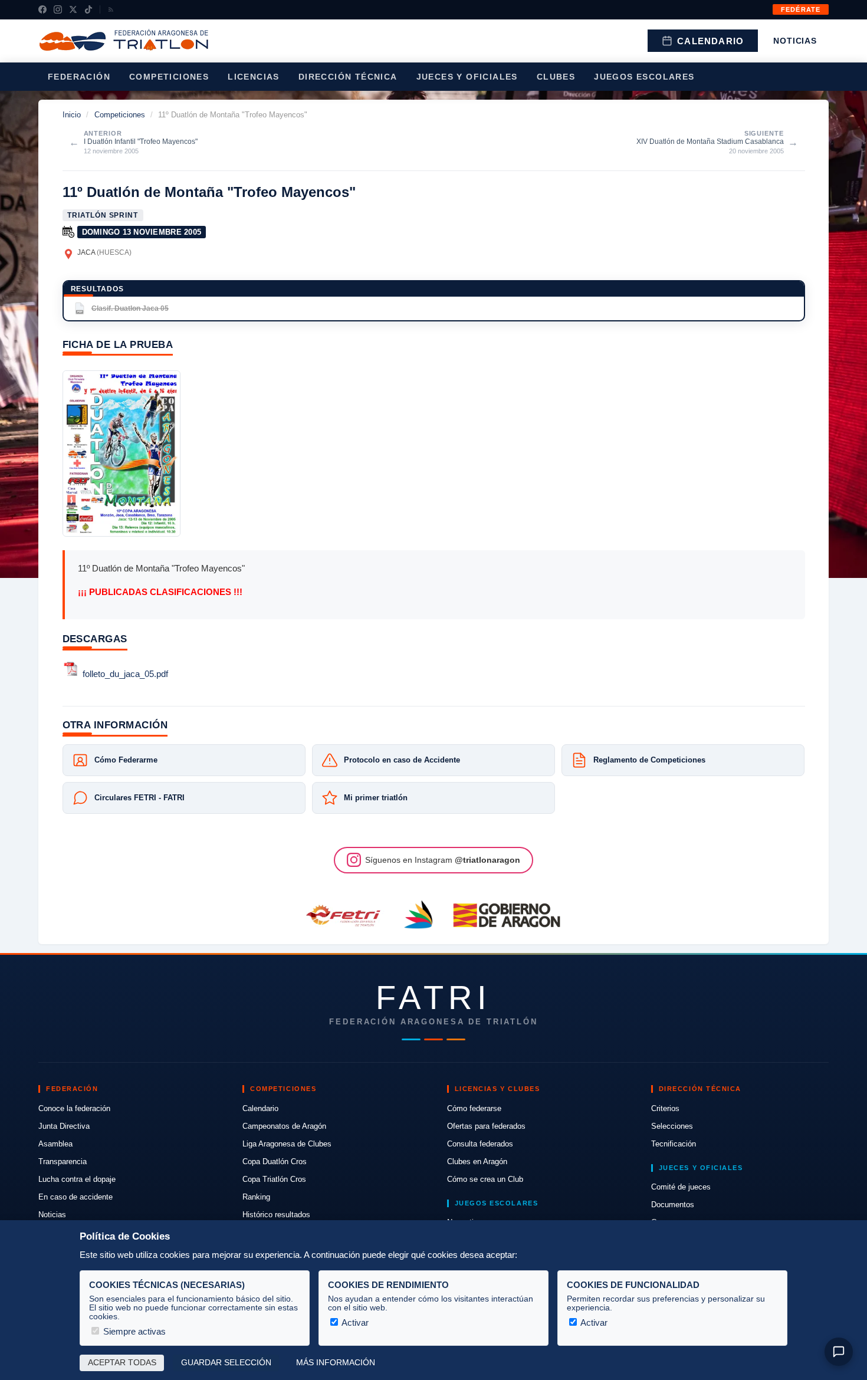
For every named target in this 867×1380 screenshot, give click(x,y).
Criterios (665, 1108)
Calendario (710, 41)
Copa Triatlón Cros (274, 1179)
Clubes (556, 76)
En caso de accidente (75, 1196)
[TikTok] (88, 9)
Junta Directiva (64, 1126)
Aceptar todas (122, 1362)
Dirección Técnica (348, 76)
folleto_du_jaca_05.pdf (125, 674)
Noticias (795, 40)
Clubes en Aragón (477, 1161)
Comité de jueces (681, 1186)
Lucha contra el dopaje (77, 1179)
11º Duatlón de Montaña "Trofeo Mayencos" (209, 192)
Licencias (254, 76)
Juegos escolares (644, 76)
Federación (79, 76)
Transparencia (62, 1161)
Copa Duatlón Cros (274, 1161)
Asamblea (55, 1143)
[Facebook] (42, 9)
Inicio (72, 114)
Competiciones (169, 76)
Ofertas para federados (486, 1126)
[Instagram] (58, 9)
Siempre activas (133, 1331)
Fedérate (800, 9)
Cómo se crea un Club (485, 1179)
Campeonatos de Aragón (284, 1126)
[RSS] (110, 9)
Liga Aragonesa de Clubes (286, 1143)
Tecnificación (673, 1143)
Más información (335, 1362)
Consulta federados (480, 1143)
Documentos (672, 1204)
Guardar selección (226, 1362)
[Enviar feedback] (839, 1352)
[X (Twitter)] (73, 9)
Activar (354, 1322)
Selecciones (672, 1126)
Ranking (256, 1196)
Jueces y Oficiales (467, 76)
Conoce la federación (74, 1108)
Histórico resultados (276, 1214)
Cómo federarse (474, 1108)
